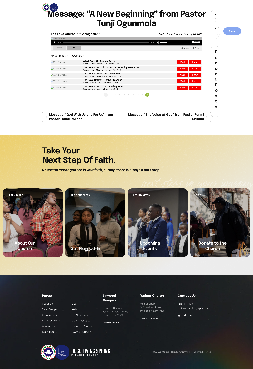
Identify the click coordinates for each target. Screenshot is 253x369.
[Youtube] (179, 315)
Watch (59, 47)
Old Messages (80, 315)
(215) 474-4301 (186, 304)
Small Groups (49, 309)
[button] (209, 7)
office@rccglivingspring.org (194, 308)
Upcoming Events (82, 326)
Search (232, 31)
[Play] (54, 42)
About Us (47, 304)
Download (196, 42)
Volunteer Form (51, 321)
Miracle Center (178, 352)
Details (186, 48)
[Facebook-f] (199, 7)
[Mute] (158, 42)
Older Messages (81, 321)
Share (197, 48)
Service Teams (50, 315)
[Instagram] (203, 7)
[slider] (163, 42)
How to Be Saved (81, 332)
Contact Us (48, 326)
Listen (74, 47)
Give (74, 304)
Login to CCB (49, 332)
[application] (110, 42)
